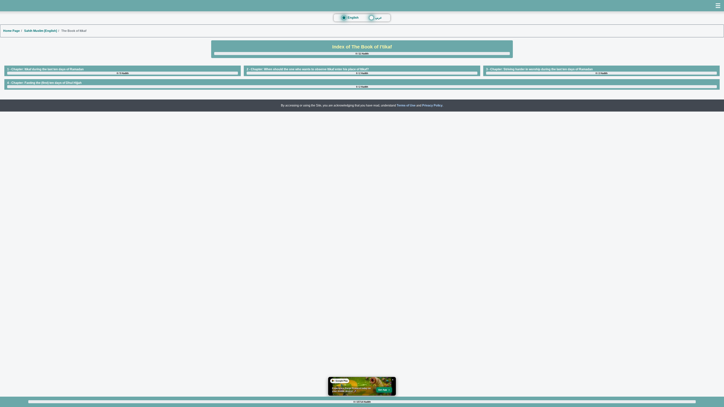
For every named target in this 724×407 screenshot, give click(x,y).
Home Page (11, 30)
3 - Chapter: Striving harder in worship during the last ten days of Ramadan (539, 69)
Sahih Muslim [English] (40, 30)
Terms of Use (406, 105)
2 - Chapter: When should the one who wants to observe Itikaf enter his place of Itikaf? (308, 69)
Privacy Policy (432, 105)
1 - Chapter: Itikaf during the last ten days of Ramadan (45, 69)
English (353, 17)
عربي (378, 17)
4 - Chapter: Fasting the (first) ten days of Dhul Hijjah (44, 82)
